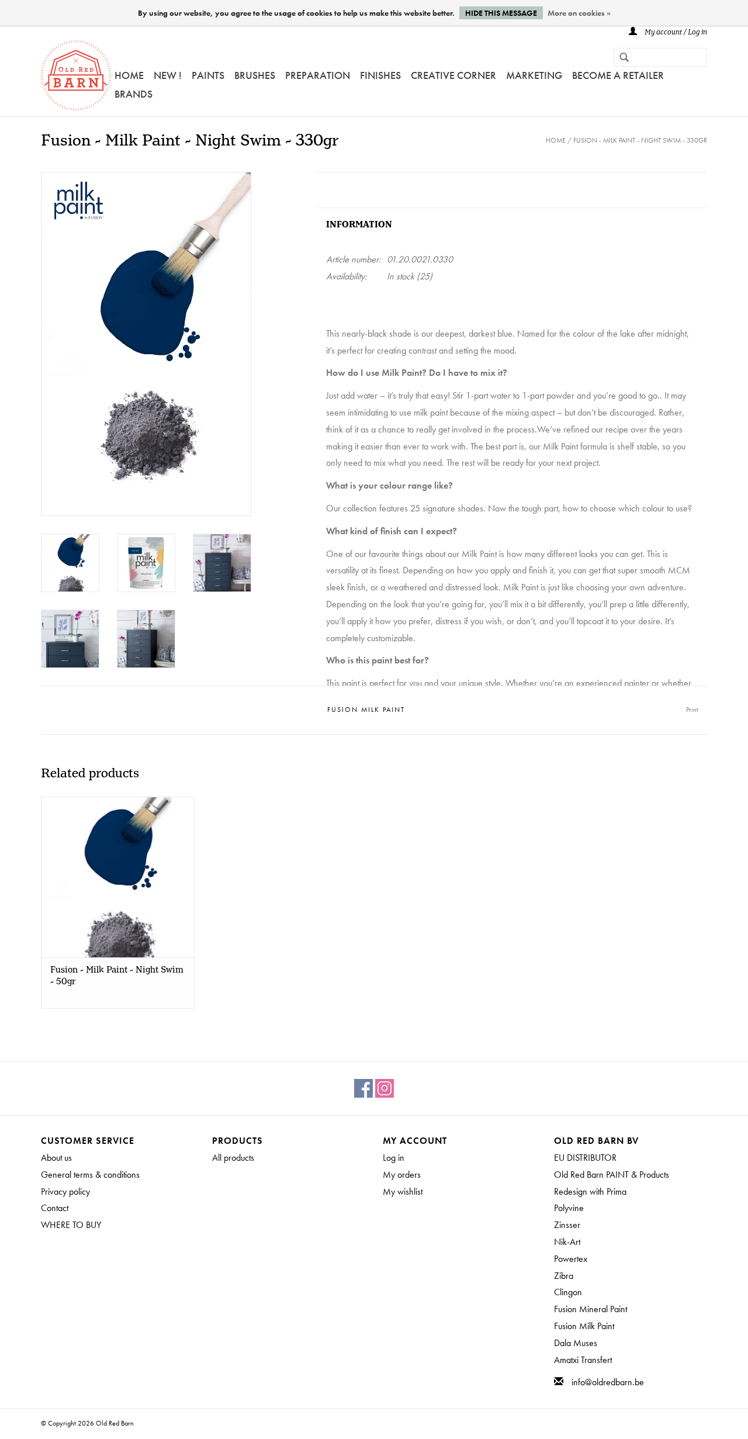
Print (692, 709)
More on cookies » (579, 13)
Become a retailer (618, 75)
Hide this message (501, 13)
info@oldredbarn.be (608, 1382)
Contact (54, 1208)
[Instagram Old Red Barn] (384, 1088)
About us (56, 1157)
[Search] (619, 58)
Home (129, 75)
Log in (393, 1157)
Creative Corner (453, 75)
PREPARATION (317, 75)
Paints (208, 75)
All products (233, 1157)
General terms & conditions (90, 1174)
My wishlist (403, 1191)
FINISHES (380, 75)
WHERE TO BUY (71, 1225)
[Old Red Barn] (76, 75)
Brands (134, 94)
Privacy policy (65, 1191)
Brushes (254, 75)
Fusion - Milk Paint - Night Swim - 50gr (116, 976)
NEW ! (168, 75)
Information (359, 225)
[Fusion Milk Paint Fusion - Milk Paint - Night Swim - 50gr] (118, 877)
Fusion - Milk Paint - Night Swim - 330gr (640, 140)
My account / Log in (675, 32)
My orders (402, 1174)
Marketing (534, 75)
